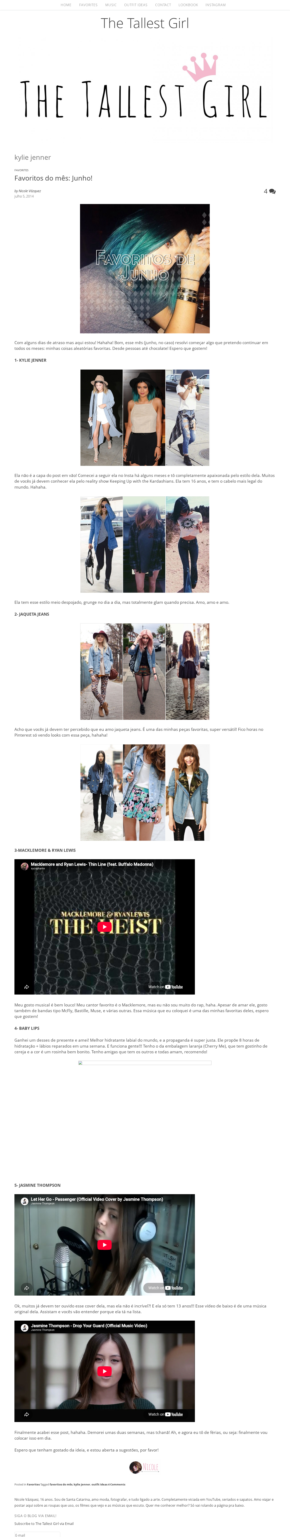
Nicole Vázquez (30, 191)
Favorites (88, 5)
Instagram (216, 5)
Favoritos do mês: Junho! (53, 177)
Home (66, 5)
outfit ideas (99, 1484)
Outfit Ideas (136, 5)
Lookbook (188, 5)
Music (111, 5)
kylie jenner (82, 1484)
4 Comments (116, 1484)
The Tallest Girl (145, 23)
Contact (163, 5)
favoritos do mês (61, 1484)
